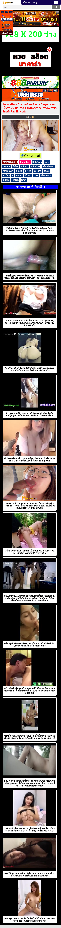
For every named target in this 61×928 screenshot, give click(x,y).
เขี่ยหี (36, 175)
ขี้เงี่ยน (15, 166)
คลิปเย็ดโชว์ (8, 171)
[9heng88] (30, 25)
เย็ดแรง (6, 180)
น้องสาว (37, 171)
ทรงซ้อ (28, 171)
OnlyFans (37, 162)
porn (46, 162)
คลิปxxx (25, 166)
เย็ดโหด (15, 180)
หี (12, 175)
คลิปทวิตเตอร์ (48, 166)
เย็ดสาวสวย (46, 175)
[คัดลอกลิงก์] (30, 156)
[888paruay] (30, 59)
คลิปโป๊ (19, 171)
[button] (56, 2)
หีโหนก (28, 175)
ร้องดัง (47, 171)
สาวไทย (6, 175)
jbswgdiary (25, 162)
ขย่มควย (6, 166)
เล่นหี (23, 180)
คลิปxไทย (35, 166)
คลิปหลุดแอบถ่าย (10, 162)
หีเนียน (19, 175)
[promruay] (30, 100)
